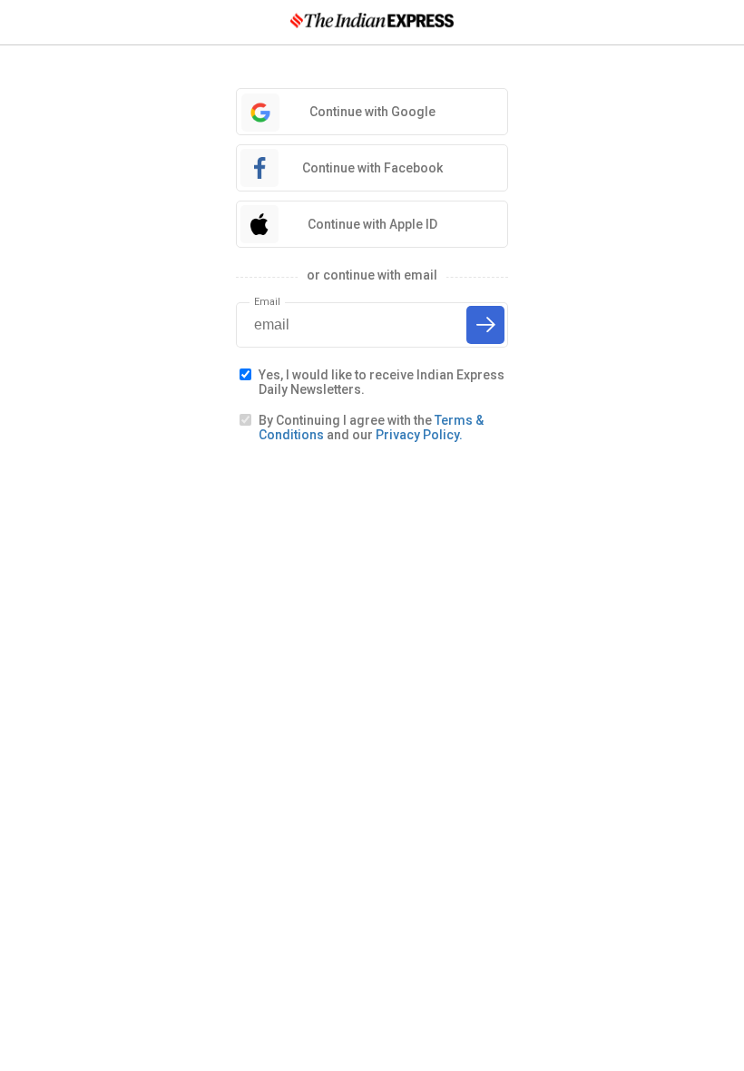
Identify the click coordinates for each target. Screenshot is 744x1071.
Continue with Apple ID (372, 224)
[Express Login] (372, 22)
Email (267, 302)
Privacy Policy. (419, 434)
